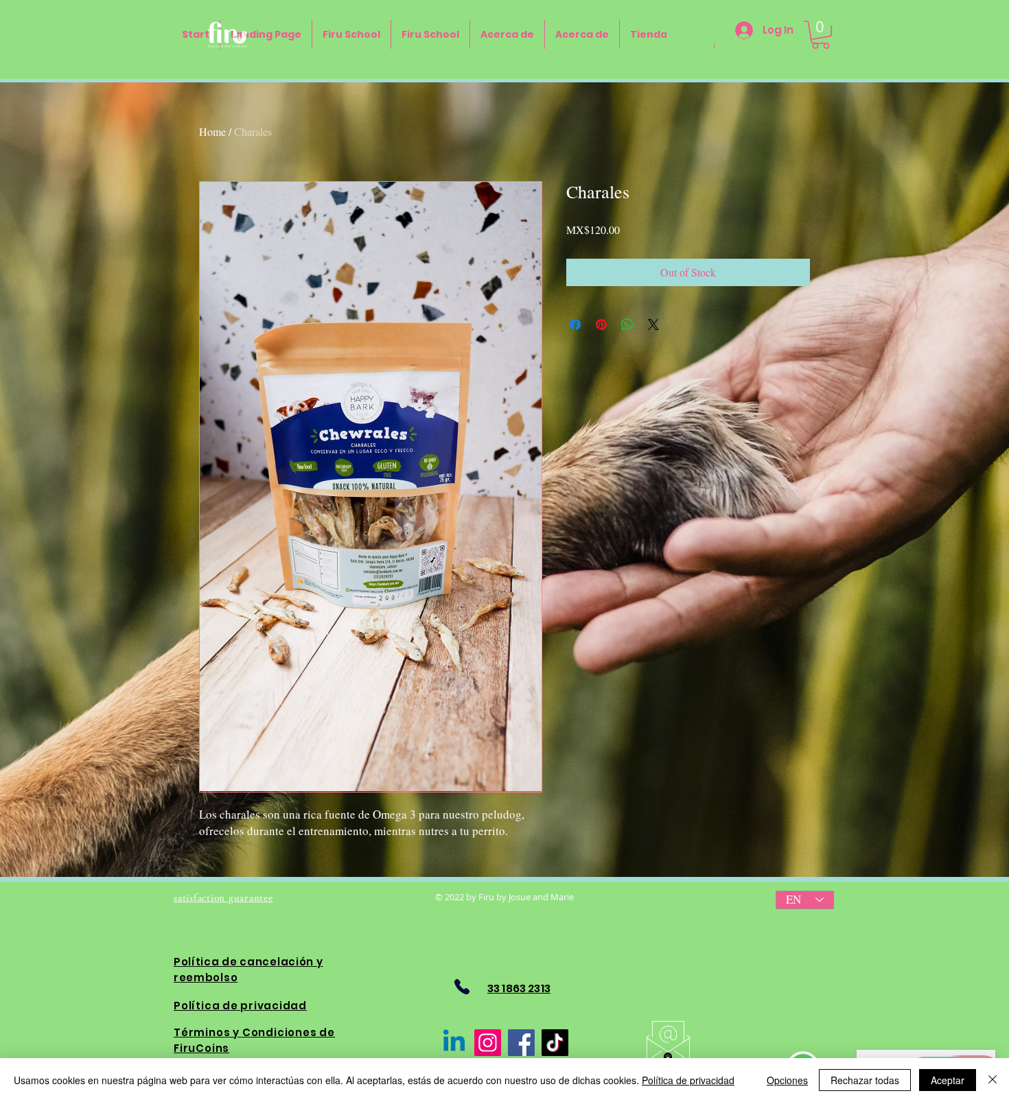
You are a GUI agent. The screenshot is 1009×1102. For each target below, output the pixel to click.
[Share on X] (653, 324)
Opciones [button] (787, 1080)
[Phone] (461, 987)
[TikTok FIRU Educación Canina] (555, 1042)
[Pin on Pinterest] (601, 324)
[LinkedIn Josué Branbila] (454, 1042)
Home (212, 131)
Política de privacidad (688, 1080)
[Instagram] (487, 1042)
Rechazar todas (865, 1080)
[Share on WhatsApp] (627, 324)
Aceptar (947, 1080)
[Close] (992, 1080)
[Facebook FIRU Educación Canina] (521, 1042)
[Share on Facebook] (575, 324)
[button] (820, 35)
